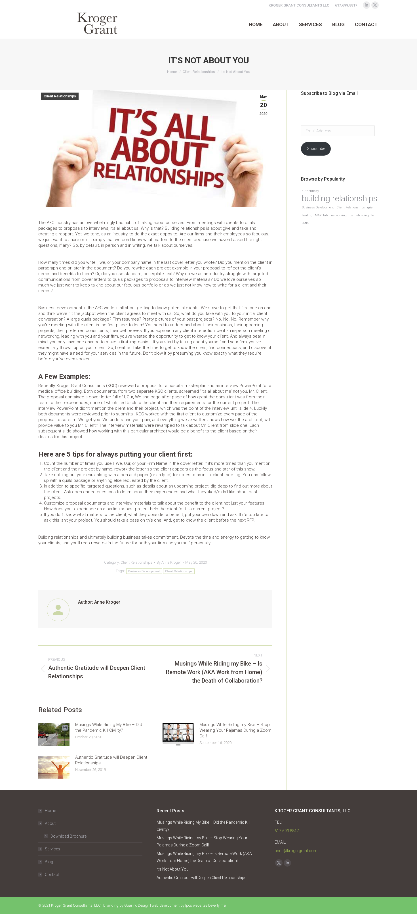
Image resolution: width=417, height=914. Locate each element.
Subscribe (316, 148)
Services (52, 849)
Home (50, 810)
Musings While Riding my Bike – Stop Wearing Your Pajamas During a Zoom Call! (235, 730)
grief (370, 207)
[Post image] (54, 734)
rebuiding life (364, 215)
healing (307, 215)
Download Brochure (68, 836)
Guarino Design (136, 905)
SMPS (305, 223)
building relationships (339, 198)
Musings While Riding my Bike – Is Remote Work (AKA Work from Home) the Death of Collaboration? (204, 857)
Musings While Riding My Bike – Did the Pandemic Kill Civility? (108, 727)
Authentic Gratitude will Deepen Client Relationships (111, 760)
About (50, 823)
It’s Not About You (173, 869)
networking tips (342, 215)
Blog (49, 861)
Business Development (144, 571)
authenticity (310, 191)
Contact (52, 874)
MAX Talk (321, 215)
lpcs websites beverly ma (205, 905)
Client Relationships (60, 96)
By (169, 562)
